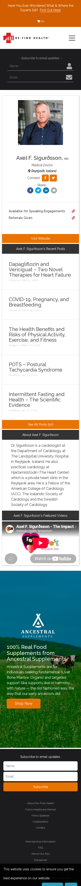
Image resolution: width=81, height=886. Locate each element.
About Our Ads (41, 853)
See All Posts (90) (40, 424)
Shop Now (23, 703)
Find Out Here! (50, 10)
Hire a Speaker (41, 815)
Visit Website (40, 238)
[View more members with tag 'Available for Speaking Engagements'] (73, 211)
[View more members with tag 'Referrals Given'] (73, 218)
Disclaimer (40, 860)
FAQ (40, 847)
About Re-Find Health (40, 803)
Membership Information (40, 841)
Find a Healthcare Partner (40, 809)
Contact (40, 827)
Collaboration (40, 821)
